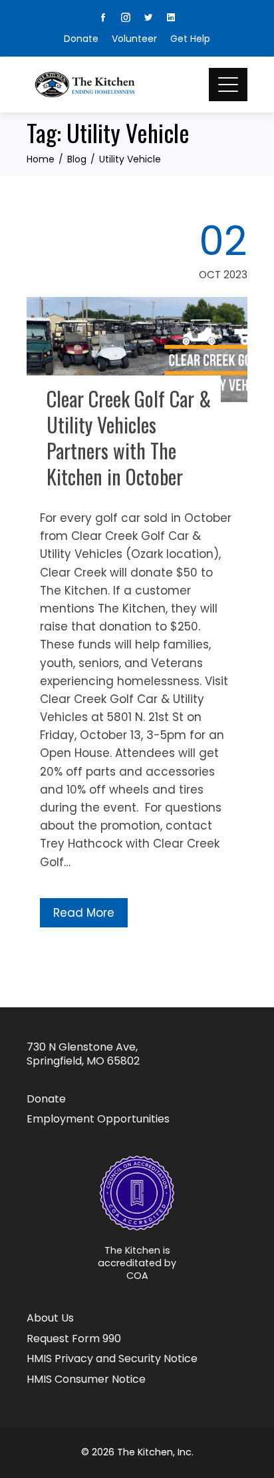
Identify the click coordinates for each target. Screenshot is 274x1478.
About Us (50, 1319)
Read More (83, 913)
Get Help (190, 38)
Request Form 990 (74, 1339)
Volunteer (134, 38)
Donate (81, 38)
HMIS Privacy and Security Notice (112, 1359)
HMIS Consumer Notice (86, 1380)
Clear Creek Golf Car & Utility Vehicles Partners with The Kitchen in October (129, 437)
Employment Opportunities (98, 1119)
